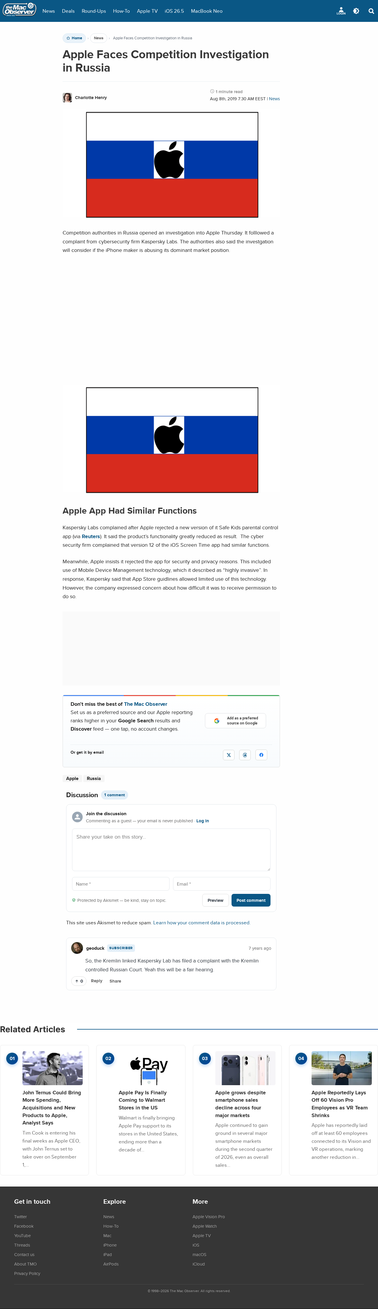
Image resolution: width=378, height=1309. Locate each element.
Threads (22, 1245)
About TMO (25, 1264)
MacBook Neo (207, 10)
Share (115, 981)
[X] (228, 755)
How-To (121, 10)
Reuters (91, 536)
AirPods (111, 1264)
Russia (94, 778)
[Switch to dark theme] (356, 11)
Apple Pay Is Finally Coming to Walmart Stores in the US (143, 1099)
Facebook (24, 1226)
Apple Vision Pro (209, 1216)
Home (77, 38)
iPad (107, 1254)
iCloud (199, 1264)
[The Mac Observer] (19, 11)
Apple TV (147, 10)
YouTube (22, 1235)
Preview (216, 900)
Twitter (20, 1216)
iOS (196, 1245)
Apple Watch (205, 1226)
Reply (96, 981)
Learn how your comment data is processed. (202, 922)
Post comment (251, 900)
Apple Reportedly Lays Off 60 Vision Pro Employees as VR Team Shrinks (340, 1103)
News (49, 10)
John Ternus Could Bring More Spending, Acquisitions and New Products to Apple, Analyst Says (51, 1107)
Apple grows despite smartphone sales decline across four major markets (240, 1103)
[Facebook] (261, 755)
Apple (72, 778)
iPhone (110, 1245)
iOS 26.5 (174, 10)
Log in (202, 821)
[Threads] (245, 755)
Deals (68, 10)
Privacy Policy (27, 1273)
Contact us (24, 1254)
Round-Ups (94, 10)
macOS (199, 1254)
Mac (107, 1235)
